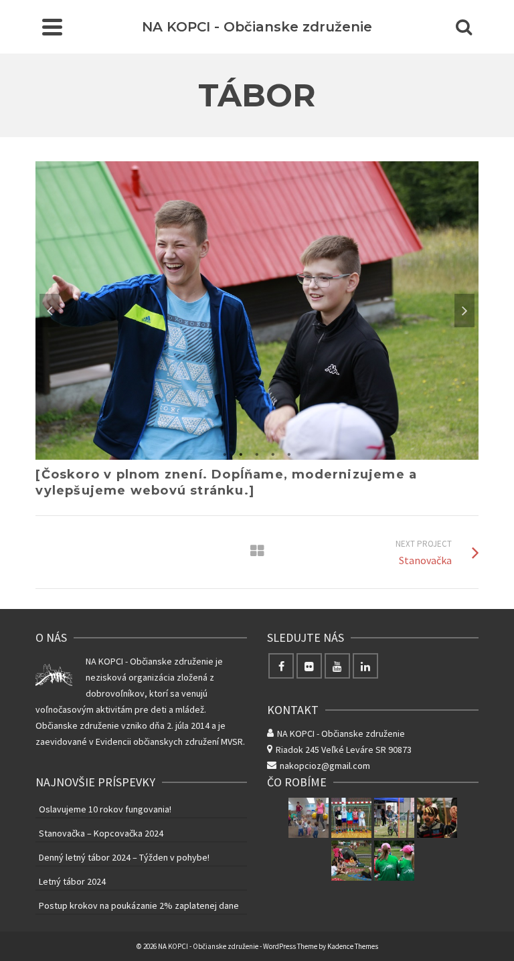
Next (464, 310)
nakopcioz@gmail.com (325, 766)
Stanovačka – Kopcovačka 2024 (101, 833)
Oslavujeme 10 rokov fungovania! (105, 809)
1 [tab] (225, 453)
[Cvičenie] (308, 818)
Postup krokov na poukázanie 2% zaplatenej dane (139, 905)
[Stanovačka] (351, 861)
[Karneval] (437, 818)
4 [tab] (273, 453)
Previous (49, 310)
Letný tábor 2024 (72, 881)
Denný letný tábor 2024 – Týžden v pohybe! (124, 857)
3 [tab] (257, 453)
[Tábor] (394, 861)
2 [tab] (241, 453)
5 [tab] (289, 453)
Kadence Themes (352, 946)
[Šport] (351, 818)
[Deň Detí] (394, 818)
